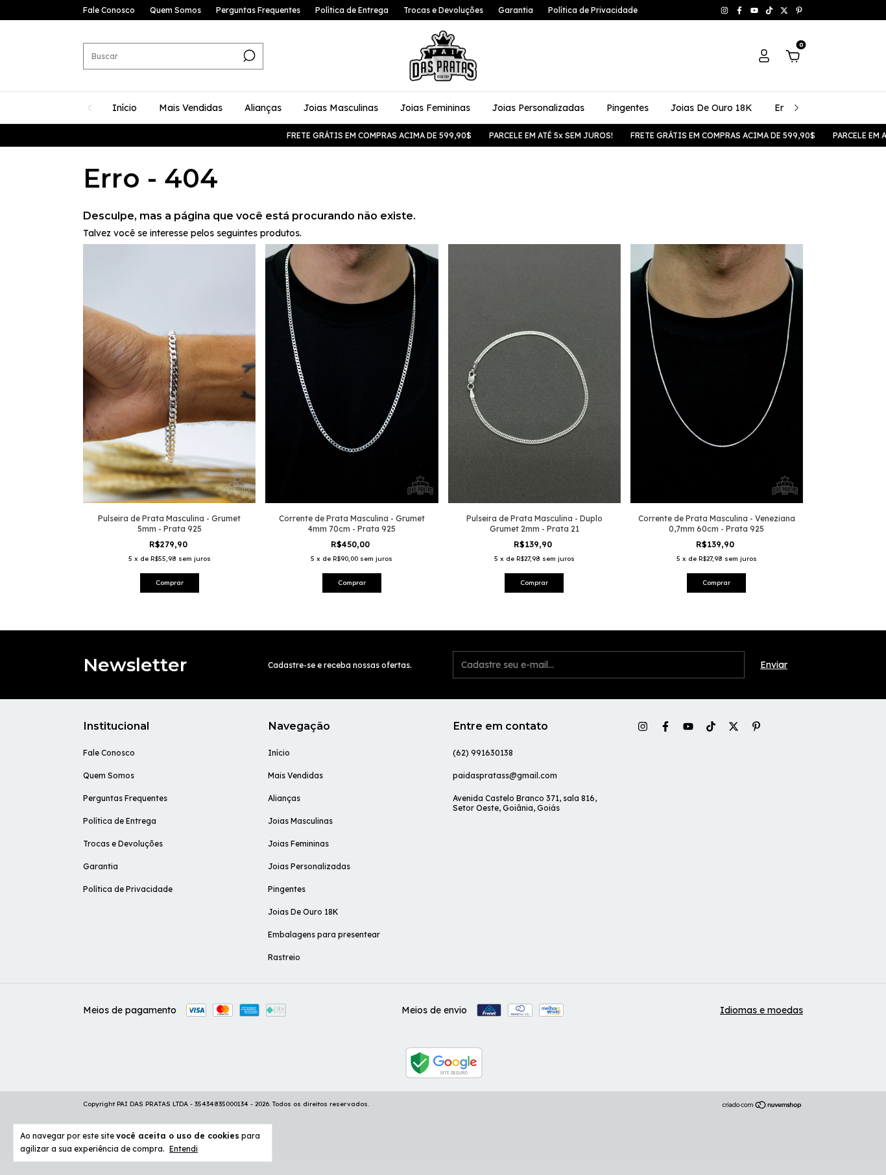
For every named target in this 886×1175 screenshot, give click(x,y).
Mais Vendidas (190, 108)
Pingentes (627, 108)
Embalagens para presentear (324, 934)
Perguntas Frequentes (258, 10)
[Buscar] (248, 56)
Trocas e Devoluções (443, 10)
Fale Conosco (109, 10)
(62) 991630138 (483, 753)
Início (124, 108)
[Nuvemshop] (762, 1105)
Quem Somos (175, 10)
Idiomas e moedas (761, 1010)
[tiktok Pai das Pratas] (770, 10)
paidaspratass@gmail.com (505, 775)
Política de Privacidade (593, 10)
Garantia (515, 10)
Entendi (183, 1149)
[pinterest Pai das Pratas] (799, 10)
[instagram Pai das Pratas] (725, 10)
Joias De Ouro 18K (711, 108)
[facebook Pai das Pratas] (740, 10)
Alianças (263, 108)
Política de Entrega (352, 10)
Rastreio (284, 957)
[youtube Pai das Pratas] (755, 10)
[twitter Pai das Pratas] (785, 10)
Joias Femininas (435, 108)
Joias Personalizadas (538, 108)
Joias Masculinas (341, 108)
